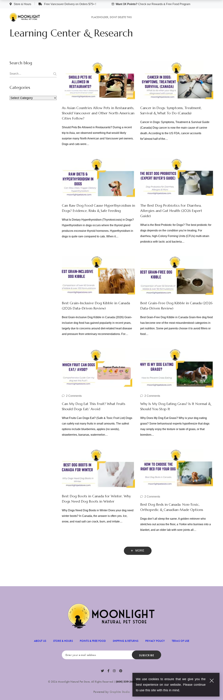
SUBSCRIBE (146, 655)
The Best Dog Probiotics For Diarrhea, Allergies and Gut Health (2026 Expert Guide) (171, 210)
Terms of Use (180, 640)
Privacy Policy (155, 640)
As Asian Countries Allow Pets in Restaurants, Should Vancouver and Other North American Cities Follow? (98, 113)
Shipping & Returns (125, 640)
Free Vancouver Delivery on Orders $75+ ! (69, 4)
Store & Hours (22, 4)
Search (54, 73)
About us (40, 640)
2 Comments (74, 395)
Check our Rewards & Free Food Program (153, 4)
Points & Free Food (93, 640)
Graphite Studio (120, 691)
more (139, 550)
